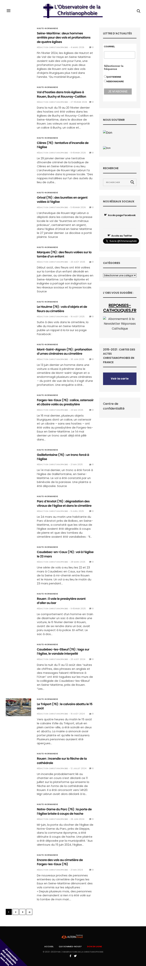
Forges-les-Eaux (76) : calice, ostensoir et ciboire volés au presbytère (65, 402)
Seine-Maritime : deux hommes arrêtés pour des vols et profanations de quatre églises (63, 37)
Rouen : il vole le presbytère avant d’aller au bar (61, 601)
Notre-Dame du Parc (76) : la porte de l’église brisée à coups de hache (64, 811)
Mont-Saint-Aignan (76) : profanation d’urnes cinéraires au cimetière (64, 351)
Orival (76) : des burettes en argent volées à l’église (62, 199)
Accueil (48, 946)
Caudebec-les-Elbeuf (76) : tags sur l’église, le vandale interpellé (63, 651)
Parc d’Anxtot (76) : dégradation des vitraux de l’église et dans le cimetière (64, 503)
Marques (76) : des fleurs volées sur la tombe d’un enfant (64, 254)
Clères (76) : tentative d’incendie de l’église (63, 145)
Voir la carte (120, 378)
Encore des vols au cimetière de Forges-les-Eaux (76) (60, 862)
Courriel (109, 47)
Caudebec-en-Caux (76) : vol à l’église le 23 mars (65, 554)
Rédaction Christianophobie (52, 47)
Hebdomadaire (115, 81)
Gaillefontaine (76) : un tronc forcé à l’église (63, 457)
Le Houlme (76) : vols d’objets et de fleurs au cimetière (62, 309)
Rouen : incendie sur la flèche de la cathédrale (62, 760)
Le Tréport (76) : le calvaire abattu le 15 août (64, 706)
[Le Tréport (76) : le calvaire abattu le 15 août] (18, 707)
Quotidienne (113, 77)
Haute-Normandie (47, 28)
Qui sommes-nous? (70, 946)
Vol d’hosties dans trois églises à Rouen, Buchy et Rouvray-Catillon (61, 94)
